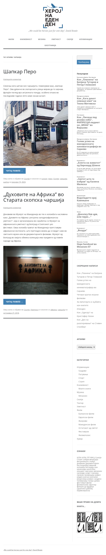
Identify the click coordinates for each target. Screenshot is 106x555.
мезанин (98, 471)
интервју (89, 467)
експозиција (83, 465)
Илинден (81, 309)
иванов (92, 465)
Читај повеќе (14, 170)
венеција (93, 459)
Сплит (80, 459)
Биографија (50, 45)
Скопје (70, 39)
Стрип (81, 381)
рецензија (82, 479)
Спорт (81, 378)
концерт (81, 471)
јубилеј (89, 488)
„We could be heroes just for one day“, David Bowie (22, 550)
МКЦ (92, 457)
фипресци (82, 486)
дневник (81, 463)
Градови (82, 370)
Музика (41, 39)
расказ (86, 477)
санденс (98, 479)
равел (98, 475)
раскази (94, 477)
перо (50, 178)
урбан (97, 480)
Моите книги (85, 388)
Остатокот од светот (88, 428)
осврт (88, 473)
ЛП (88, 457)
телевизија (82, 480)
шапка (6, 182)
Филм (11, 39)
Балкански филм (86, 413)
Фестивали (84, 431)
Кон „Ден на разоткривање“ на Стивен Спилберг (89, 323)
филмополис (83, 484)
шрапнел (81, 488)
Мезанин (83, 395)
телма (91, 480)
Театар (80, 403)
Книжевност (26, 39)
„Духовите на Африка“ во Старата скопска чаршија (33, 197)
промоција (89, 475)
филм (89, 482)
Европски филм (86, 417)
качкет (44, 178)
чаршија (63, 178)
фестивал (81, 482)
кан (96, 467)
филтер (92, 484)
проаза (80, 475)
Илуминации (85, 39)
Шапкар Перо (19, 71)
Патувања (83, 374)
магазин (89, 471)
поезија (95, 473)
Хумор (80, 438)
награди (81, 473)
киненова (81, 469)
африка (54, 309)
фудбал (90, 486)
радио (80, 477)
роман (90, 479)
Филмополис (85, 435)
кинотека (91, 469)
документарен (92, 463)
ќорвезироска (83, 490)
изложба (81, 467)
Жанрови (83, 421)
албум (86, 459)
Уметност (56, 39)
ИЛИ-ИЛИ (81, 457)
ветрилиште (83, 461)
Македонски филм (87, 424)
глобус (92, 461)
